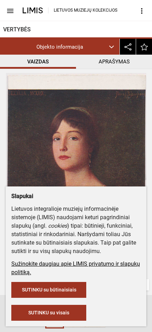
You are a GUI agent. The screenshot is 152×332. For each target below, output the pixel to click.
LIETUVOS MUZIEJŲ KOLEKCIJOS (85, 10)
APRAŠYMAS (114, 62)
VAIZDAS (38, 62)
